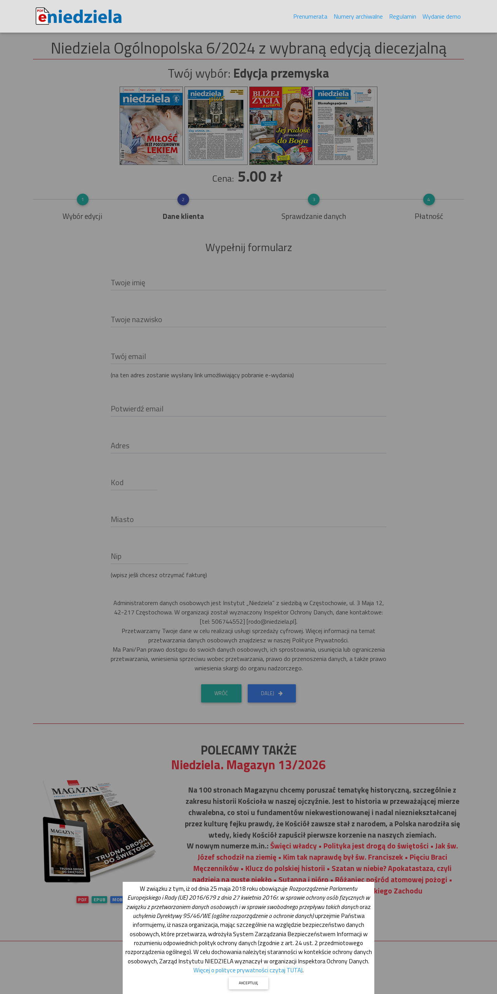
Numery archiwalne (358, 16)
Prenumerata (310, 16)
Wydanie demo (441, 16)
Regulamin (402, 16)
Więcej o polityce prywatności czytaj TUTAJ (247, 970)
